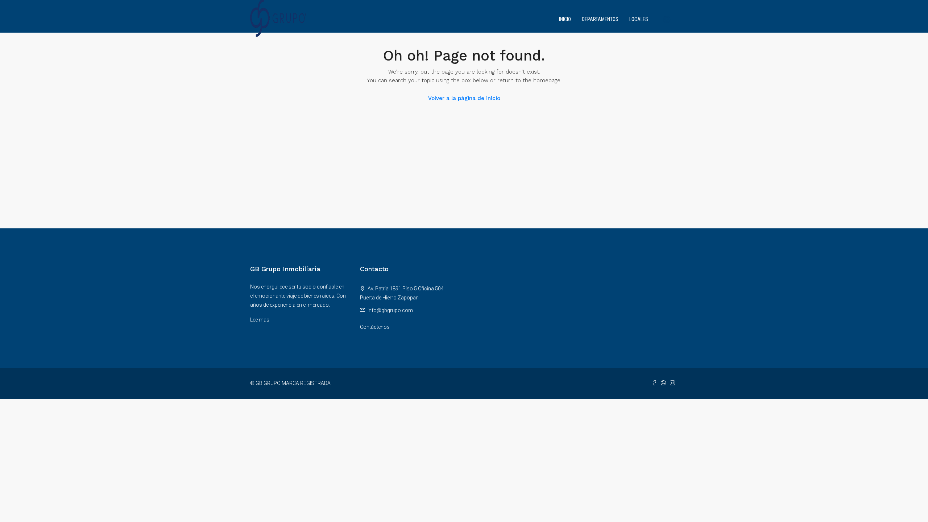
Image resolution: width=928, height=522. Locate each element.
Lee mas (259, 320)
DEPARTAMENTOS (600, 19)
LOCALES (638, 19)
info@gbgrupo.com (390, 310)
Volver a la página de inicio (464, 98)
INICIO (565, 19)
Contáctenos (375, 327)
